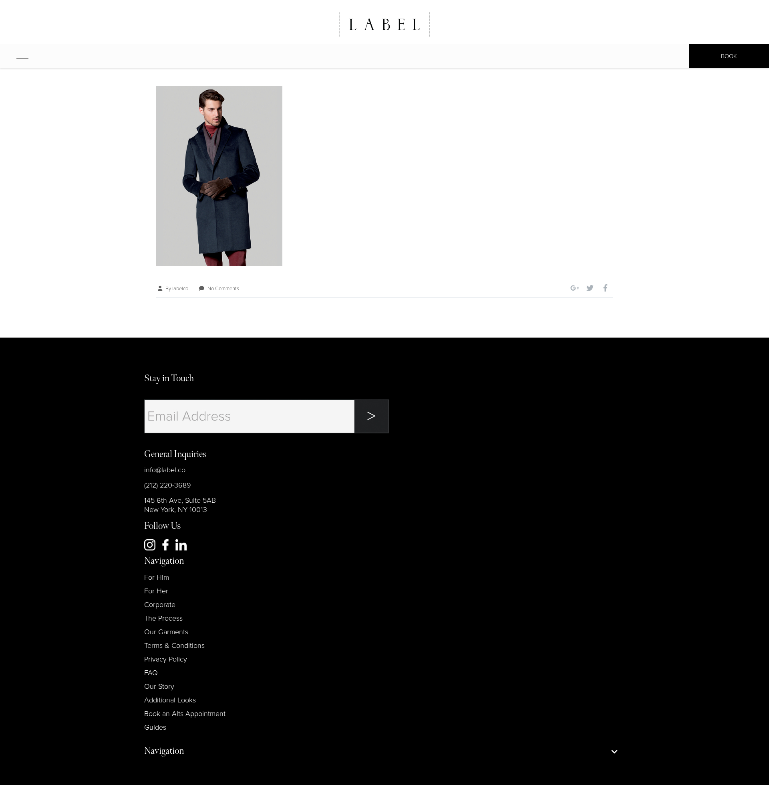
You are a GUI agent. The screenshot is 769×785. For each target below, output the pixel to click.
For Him (156, 577)
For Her (156, 591)
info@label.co (164, 470)
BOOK (729, 56)
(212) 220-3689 (167, 485)
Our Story (159, 686)
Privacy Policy (165, 659)
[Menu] (14, 56)
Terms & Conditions (174, 645)
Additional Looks (170, 700)
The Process (163, 618)
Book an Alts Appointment (184, 713)
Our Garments (166, 632)
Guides (155, 727)
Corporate (159, 604)
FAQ (151, 673)
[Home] (384, 24)
